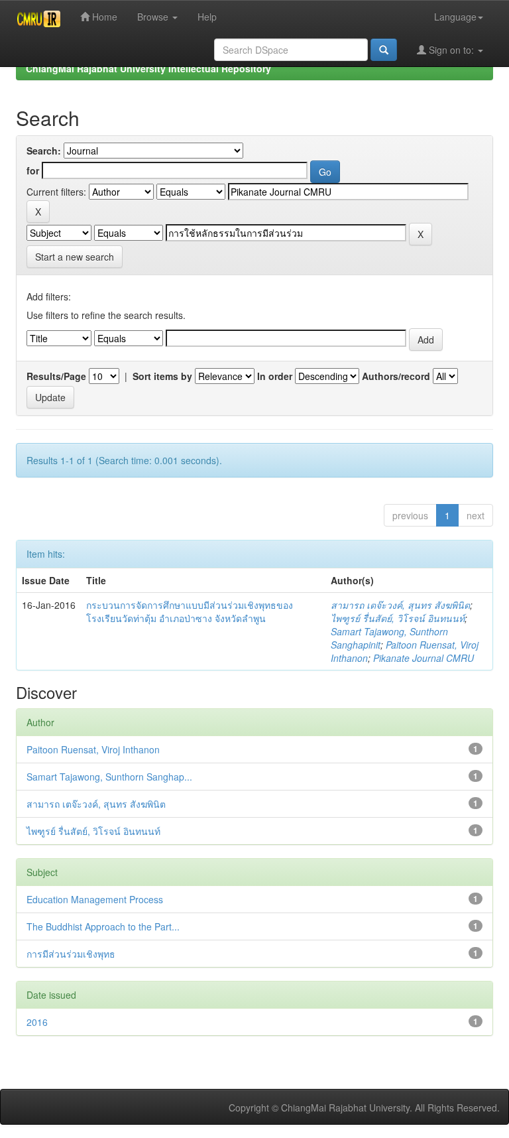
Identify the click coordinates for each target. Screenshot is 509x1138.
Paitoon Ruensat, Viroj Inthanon (93, 749)
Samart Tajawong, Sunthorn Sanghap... (109, 776)
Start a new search (74, 256)
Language (455, 16)
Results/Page (56, 376)
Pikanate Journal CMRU (423, 657)
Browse (154, 16)
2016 (37, 1022)
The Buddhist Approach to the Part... (103, 926)
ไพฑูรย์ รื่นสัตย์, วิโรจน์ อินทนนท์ (398, 618)
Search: (44, 150)
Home (103, 16)
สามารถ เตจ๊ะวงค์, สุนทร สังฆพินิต (400, 604)
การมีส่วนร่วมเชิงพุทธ (71, 953)
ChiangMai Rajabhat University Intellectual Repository (148, 68)
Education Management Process (95, 899)
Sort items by (162, 376)
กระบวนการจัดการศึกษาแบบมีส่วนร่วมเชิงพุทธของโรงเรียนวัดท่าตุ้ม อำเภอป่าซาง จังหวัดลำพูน (189, 611)
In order (274, 376)
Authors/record (396, 376)
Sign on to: (451, 49)
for (33, 170)
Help (207, 16)
